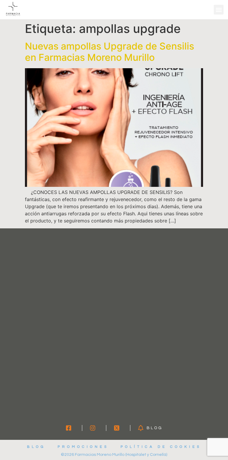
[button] (219, 10)
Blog (36, 447)
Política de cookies (161, 447)
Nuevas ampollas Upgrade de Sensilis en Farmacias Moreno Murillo (109, 51)
